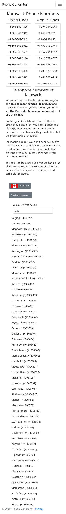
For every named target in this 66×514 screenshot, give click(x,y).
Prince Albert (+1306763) (26, 410)
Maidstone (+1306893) (24, 488)
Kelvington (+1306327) (25, 251)
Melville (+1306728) (23, 377)
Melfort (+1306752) (23, 399)
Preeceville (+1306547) (25, 317)
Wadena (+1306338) (23, 262)
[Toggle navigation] (59, 4)
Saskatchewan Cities (25, 204)
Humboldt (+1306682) (24, 361)
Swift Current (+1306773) (26, 421)
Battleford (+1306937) (24, 493)
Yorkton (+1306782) (23, 427)
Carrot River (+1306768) (25, 416)
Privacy (39, 508)
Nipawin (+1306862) (23, 454)
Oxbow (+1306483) (22, 306)
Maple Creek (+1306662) (26, 355)
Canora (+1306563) (22, 328)
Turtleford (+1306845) (24, 449)
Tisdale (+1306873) (22, 471)
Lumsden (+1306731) (24, 383)
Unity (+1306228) (21, 223)
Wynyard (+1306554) (23, 322)
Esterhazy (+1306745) (24, 388)
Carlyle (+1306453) (22, 289)
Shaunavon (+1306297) (25, 245)
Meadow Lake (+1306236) (26, 229)
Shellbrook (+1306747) (24, 394)
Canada (22, 185)
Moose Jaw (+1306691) (24, 366)
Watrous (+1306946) (23, 499)
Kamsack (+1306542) (23, 311)
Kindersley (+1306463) (24, 295)
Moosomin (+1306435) (24, 273)
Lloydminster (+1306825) (26, 432)
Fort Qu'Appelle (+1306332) (27, 256)
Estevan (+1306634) (23, 339)
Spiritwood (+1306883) (25, 482)
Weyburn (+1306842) (24, 443)
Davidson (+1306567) (24, 333)
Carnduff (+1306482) (24, 300)
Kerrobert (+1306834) (24, 438)
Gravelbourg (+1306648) (26, 350)
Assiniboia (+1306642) (24, 344)
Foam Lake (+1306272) (24, 240)
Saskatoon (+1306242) (24, 234)
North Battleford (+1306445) (28, 278)
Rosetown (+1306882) (24, 476)
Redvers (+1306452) (23, 284)
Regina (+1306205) (22, 218)
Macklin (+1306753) (23, 405)
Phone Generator (14, 4)
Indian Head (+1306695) (26, 372)
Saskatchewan (19, 195)
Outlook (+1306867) (23, 465)
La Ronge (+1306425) (24, 267)
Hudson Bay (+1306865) (25, 460)
